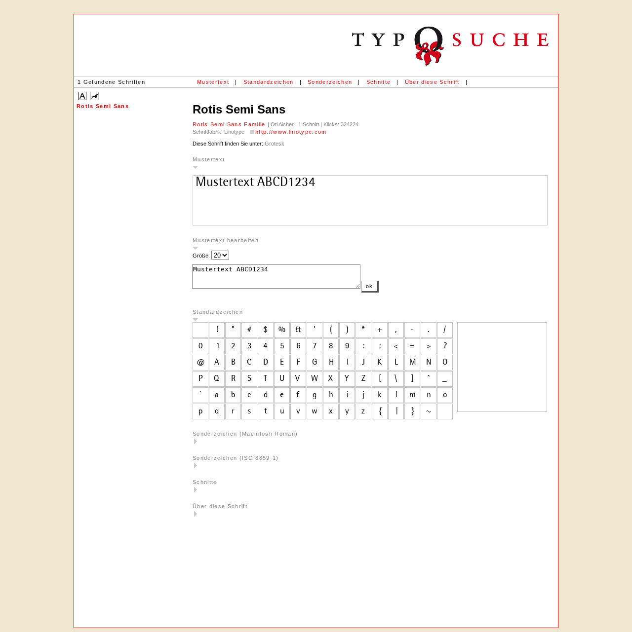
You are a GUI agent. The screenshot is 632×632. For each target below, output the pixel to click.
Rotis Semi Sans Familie (230, 124)
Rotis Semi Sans (103, 106)
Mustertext (213, 82)
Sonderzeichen (330, 82)
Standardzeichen (268, 82)
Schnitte (378, 82)
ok (369, 286)
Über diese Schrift (432, 82)
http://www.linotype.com (291, 132)
